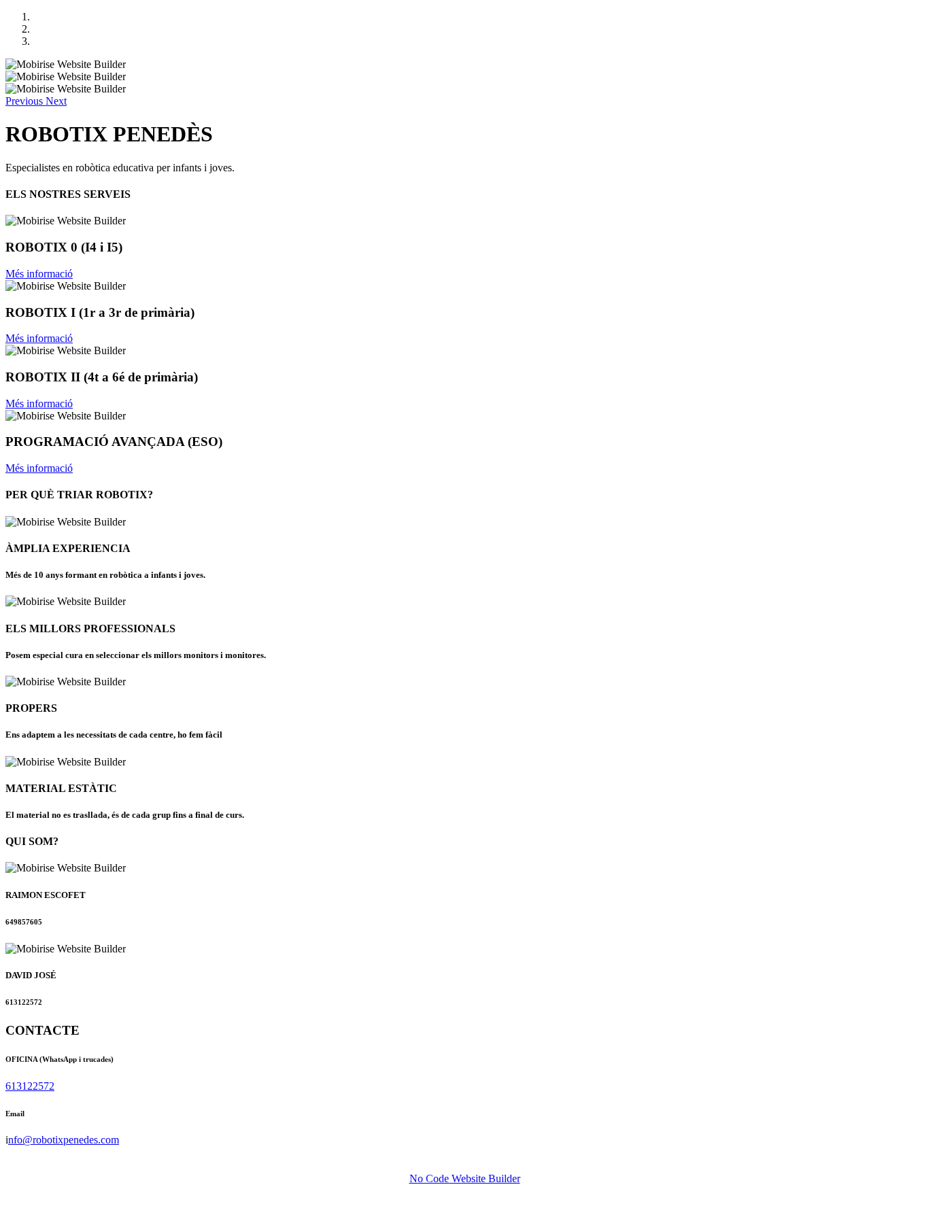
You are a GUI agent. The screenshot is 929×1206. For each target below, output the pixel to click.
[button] (25, 101)
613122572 (29, 1086)
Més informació (39, 273)
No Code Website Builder (464, 1178)
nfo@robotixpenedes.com (63, 1139)
